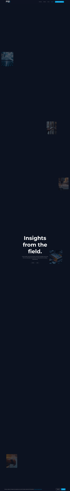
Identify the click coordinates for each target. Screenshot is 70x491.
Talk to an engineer (59, 1)
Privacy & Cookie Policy (38, 489)
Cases (37, 262)
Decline (58, 489)
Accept (63, 489)
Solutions (40, 1)
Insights (52, 1)
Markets (44, 1)
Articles (33, 262)
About (48, 1)
